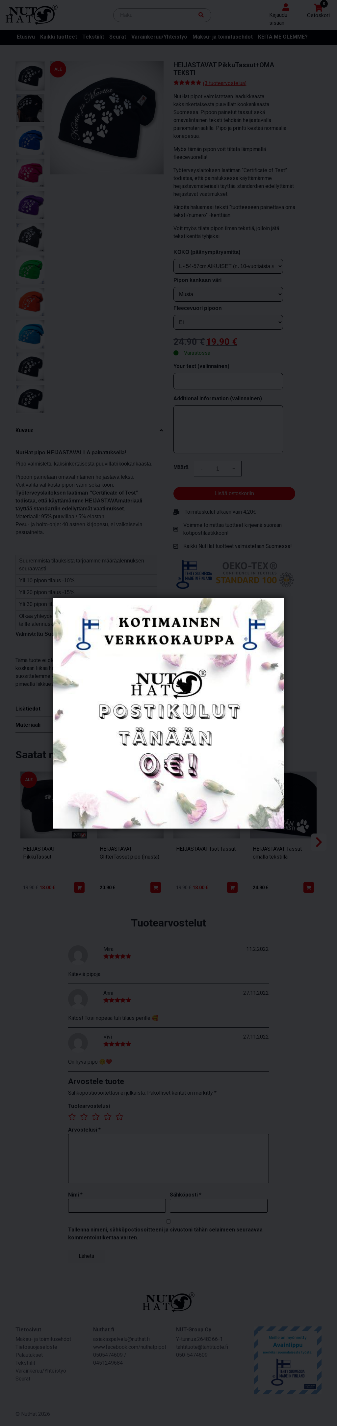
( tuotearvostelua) (224, 83)
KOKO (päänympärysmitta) (206, 252)
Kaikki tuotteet (58, 37)
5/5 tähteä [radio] (119, 1117)
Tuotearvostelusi (89, 1106)
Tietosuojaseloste (36, 1347)
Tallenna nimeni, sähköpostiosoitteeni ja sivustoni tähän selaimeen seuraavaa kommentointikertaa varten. (165, 1234)
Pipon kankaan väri (197, 280)
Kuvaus (24, 430)
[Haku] (201, 15)
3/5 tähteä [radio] (96, 1117)
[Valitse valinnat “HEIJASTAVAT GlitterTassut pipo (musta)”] (155, 887)
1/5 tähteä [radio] (72, 1117)
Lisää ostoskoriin (234, 493)
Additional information (217, 398)
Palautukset (29, 1355)
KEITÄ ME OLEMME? (283, 37)
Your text (201, 366)
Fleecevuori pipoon (197, 308)
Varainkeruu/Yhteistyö (159, 37)
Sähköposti (185, 1195)
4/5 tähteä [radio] (108, 1117)
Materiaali (27, 725)
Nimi (75, 1195)
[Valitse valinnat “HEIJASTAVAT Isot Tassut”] (232, 887)
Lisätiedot (27, 709)
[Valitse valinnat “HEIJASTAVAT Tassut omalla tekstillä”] (308, 887)
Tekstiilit (93, 37)
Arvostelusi (84, 1130)
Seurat (117, 37)
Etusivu (26, 37)
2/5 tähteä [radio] (84, 1117)
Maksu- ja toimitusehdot (223, 37)
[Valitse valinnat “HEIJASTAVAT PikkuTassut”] (79, 887)
